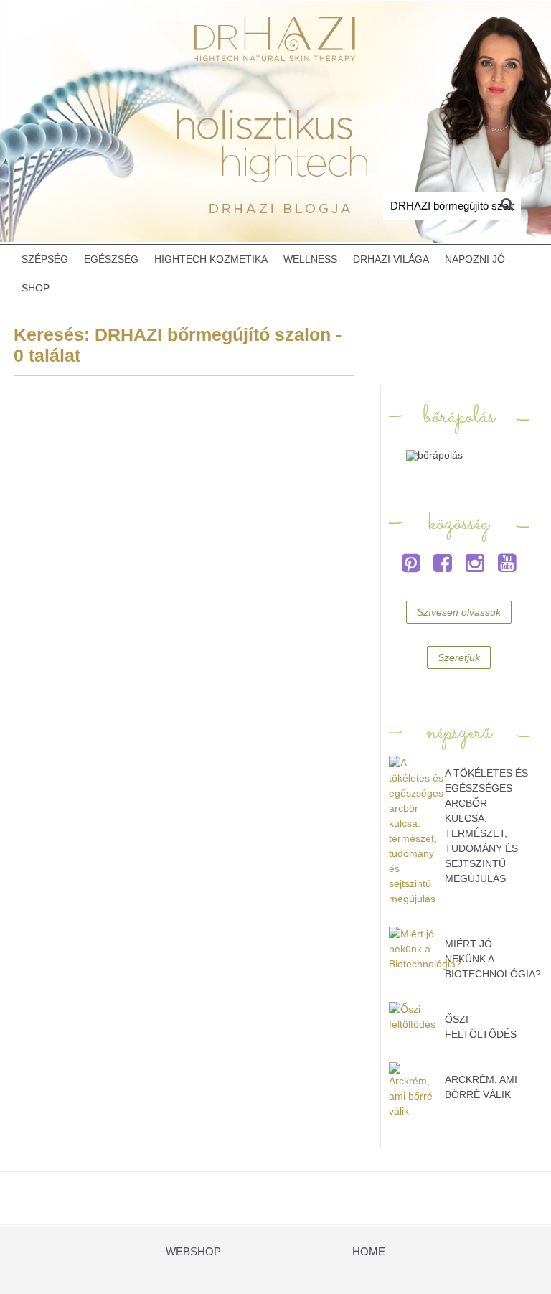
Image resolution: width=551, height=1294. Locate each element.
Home (368, 1251)
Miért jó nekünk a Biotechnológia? (493, 959)
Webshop (193, 1251)
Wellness (310, 259)
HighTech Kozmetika (211, 259)
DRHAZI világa (391, 259)
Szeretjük (459, 657)
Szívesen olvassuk (459, 612)
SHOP (36, 288)
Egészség (111, 259)
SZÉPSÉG (45, 259)
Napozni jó (475, 259)
